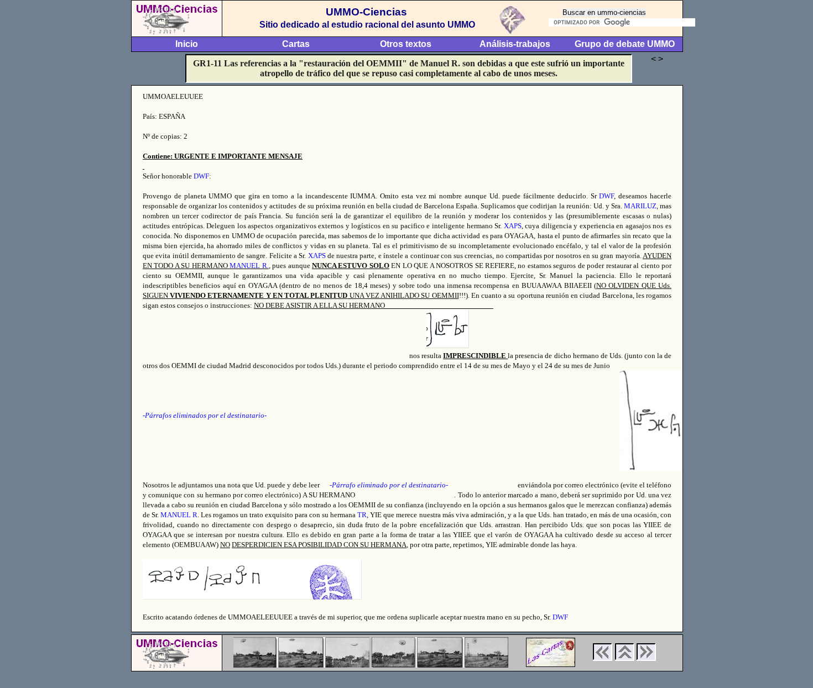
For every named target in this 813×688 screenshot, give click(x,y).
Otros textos (405, 44)
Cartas (296, 44)
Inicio (186, 44)
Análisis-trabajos (515, 44)
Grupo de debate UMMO (625, 44)
